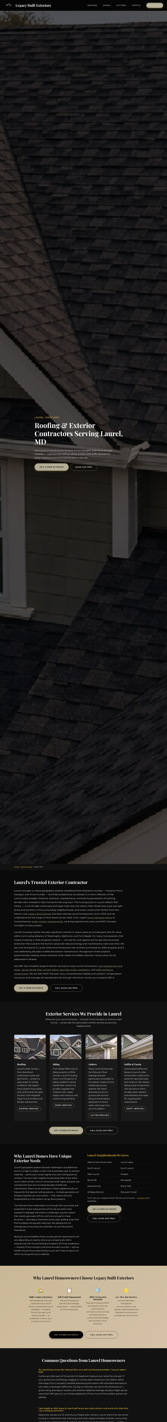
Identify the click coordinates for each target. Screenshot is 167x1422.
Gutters (121, 5)
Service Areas (26, 867)
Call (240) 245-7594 (66, 988)
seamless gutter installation (75, 969)
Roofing (92, 5)
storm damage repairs (100, 917)
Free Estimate (154, 5)
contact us (142, 1198)
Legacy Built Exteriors (40, 914)
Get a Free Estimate (52, 467)
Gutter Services (100, 1115)
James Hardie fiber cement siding (40, 969)
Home (16, 867)
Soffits (136, 5)
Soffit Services (135, 1109)
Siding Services (63, 1105)
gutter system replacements (47, 921)
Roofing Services (29, 1109)
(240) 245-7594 (84, 467)
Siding (106, 5)
